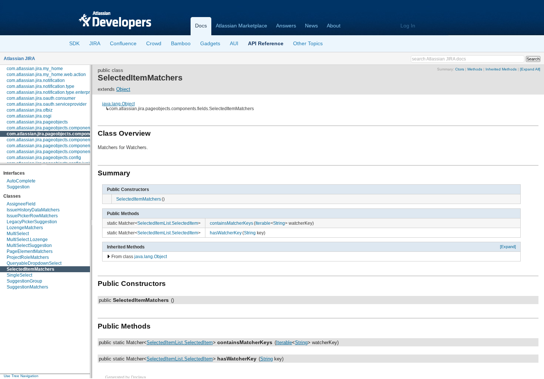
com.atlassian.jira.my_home (35, 68)
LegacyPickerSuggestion (32, 221)
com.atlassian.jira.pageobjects (37, 122)
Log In (407, 26)
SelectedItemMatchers (30, 269)
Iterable (263, 223)
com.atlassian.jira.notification (36, 80)
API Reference (265, 43)
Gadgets (210, 43)
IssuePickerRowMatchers (32, 215)
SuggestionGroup (24, 281)
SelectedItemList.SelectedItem (167, 223)
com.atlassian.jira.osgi (29, 116)
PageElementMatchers (30, 251)
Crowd (153, 43)
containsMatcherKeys (231, 223)
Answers (286, 26)
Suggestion (18, 187)
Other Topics (308, 43)
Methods (474, 69)
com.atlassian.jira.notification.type (40, 86)
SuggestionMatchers (27, 287)
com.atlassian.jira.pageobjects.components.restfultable (62, 145)
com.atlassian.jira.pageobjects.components (50, 128)
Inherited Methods (501, 69)
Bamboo (181, 43)
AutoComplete (21, 181)
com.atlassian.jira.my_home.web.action (46, 74)
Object (123, 89)
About (333, 26)
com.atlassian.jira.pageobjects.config (44, 157)
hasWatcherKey (226, 232)
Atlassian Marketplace (241, 26)
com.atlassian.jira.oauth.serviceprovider (47, 104)
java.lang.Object (118, 103)
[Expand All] (530, 69)
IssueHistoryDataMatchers (33, 209)
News (311, 26)
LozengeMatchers (25, 227)
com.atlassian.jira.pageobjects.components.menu (56, 139)
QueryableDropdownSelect (34, 263)
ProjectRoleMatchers (28, 257)
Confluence (123, 43)
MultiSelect (18, 233)
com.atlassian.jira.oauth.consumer (41, 98)
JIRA (94, 43)
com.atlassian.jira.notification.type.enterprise (51, 92)
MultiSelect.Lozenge (27, 239)
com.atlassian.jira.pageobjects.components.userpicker (61, 151)
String (279, 223)
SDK (74, 43)
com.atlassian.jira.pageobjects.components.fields (59, 133)
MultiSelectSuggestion (29, 245)
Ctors (459, 69)
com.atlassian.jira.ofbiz (30, 110)
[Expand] (508, 246)
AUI (234, 43)
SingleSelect (19, 275)
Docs (201, 26)
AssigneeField (21, 204)
